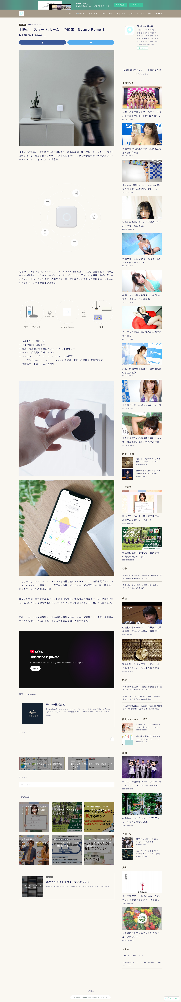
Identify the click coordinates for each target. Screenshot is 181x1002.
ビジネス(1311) (24, 732)
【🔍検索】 (80, 13)
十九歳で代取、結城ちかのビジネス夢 (142, 405)
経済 (111, 13)
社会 (150, 13)
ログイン (136, 4)
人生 (131, 13)
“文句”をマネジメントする (133, 955)
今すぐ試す (120, 4)
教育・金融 (121, 13)
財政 (103, 13)
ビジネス (140, 13)
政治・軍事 (93, 13)
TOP (70, 13)
